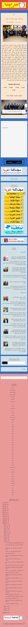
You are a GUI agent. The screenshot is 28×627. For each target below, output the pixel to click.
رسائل (13, 449)
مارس (7, 606)
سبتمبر (7, 530)
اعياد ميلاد (13, 412)
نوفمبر (7, 526)
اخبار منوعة (13, 401)
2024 (5, 506)
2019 (6, 516)
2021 (5, 512)
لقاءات (12, 465)
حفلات (12, 440)
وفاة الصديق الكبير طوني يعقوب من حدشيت (13, 551)
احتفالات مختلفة (13, 392)
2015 (6, 612)
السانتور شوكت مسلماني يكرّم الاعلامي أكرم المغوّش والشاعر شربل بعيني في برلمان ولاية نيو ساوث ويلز (19, 270)
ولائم (12, 494)
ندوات (13, 485)
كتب (13, 462)
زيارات (13, 14)
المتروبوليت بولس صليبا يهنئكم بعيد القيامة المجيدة (14, 565)
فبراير (7, 608)
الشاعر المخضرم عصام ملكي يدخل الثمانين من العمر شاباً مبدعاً (18, 308)
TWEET (16, 87)
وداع (12, 490)
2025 (5, 504)
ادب (12, 403)
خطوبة (13, 444)
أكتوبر (7, 528)
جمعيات (12, 433)
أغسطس (7, 532)
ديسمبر (7, 524)
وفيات (13, 492)
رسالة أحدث (9, 162)
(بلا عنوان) (23, 252)
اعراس (13, 405)
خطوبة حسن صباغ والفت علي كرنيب (11, 603)
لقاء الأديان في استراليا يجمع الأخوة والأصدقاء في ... (14, 596)
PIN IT (4, 87)
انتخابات (12, 419)
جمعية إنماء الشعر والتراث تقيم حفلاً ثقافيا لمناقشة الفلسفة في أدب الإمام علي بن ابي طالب (19, 344)
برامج (13, 421)
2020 (5, 514)
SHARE (22, 87)
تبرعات (12, 426)
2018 (6, 519)
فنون (12, 458)
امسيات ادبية (12, 417)
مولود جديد (13, 483)
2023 (5, 508)
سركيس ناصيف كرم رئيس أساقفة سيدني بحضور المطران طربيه (18, 319)
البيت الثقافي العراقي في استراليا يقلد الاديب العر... (14, 542)
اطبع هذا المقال (14, 178)
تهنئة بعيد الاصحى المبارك (10, 553)
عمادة (13, 455)
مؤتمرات (12, 469)
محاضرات (12, 471)
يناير (6, 610)
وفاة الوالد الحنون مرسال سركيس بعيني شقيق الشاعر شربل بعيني (18, 257)
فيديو (13, 460)
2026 (5, 502)
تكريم (13, 428)
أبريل (7, 541)
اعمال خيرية (12, 408)
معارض (12, 478)
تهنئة (13, 430)
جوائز (13, 437)
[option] (14, 108)
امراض (13, 415)
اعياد (13, 410)
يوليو (6, 534)
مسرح (13, 474)
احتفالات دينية (12, 390)
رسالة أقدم (18, 162)
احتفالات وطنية (12, 394)
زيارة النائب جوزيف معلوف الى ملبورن (12, 572)
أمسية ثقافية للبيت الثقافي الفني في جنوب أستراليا (14, 570)
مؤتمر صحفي (12, 467)
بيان (12, 424)
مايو (6, 539)
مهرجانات (12, 481)
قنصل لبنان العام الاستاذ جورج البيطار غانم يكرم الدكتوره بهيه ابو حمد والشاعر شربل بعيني (18, 331)
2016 (6, 523)
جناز (12, 435)
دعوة (13, 446)
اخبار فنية (12, 399)
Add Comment (10, 22)
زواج (12, 451)
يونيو (6, 536)
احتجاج (12, 387)
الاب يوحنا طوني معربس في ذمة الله (11, 598)
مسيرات (12, 476)
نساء (12, 487)
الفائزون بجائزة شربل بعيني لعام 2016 (12, 594)
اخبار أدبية (13, 396)
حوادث (12, 442)
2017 (6, 521)
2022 (5, 510)
